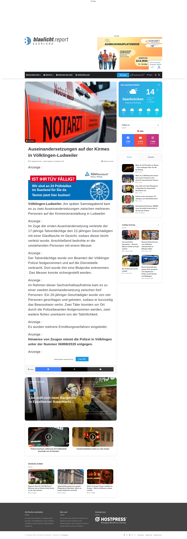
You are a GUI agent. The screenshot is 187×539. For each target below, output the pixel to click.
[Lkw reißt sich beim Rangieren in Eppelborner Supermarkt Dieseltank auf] (128, 189)
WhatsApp (123, 75)
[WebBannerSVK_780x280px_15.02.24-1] (70, 199)
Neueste (151, 157)
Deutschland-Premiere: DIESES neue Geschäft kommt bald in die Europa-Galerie (146, 208)
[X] (74, 369)
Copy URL (82, 359)
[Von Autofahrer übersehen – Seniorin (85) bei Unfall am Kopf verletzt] (130, 235)
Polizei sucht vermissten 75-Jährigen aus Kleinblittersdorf (52, 400)
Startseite (141, 535)
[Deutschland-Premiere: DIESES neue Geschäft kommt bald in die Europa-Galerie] (128, 209)
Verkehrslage (83, 75)
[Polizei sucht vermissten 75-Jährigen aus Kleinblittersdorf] (128, 199)
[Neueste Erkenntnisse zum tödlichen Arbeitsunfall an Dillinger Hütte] (150, 235)
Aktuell (32, 390)
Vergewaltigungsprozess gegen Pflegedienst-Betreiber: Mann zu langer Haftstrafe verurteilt (69, 488)
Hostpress (65, 535)
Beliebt (129, 157)
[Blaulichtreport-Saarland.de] (46, 41)
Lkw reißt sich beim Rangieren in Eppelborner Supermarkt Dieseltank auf (146, 188)
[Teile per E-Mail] (100, 369)
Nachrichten (33, 75)
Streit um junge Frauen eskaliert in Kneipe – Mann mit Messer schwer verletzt (99, 488)
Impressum (148, 535)
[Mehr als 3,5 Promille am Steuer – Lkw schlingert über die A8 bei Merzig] (128, 168)
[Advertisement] (93, 17)
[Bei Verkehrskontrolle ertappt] (130, 261)
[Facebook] (48, 369)
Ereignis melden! (65, 75)
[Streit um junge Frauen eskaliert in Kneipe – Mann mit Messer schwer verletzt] (100, 476)
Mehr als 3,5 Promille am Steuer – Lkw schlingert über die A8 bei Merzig (147, 167)
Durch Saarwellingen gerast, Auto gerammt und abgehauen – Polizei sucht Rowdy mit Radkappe (149, 271)
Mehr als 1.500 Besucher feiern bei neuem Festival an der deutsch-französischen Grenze (146, 178)
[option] (71, 399)
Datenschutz (158, 535)
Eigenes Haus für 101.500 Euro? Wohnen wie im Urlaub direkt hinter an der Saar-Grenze (41, 488)
